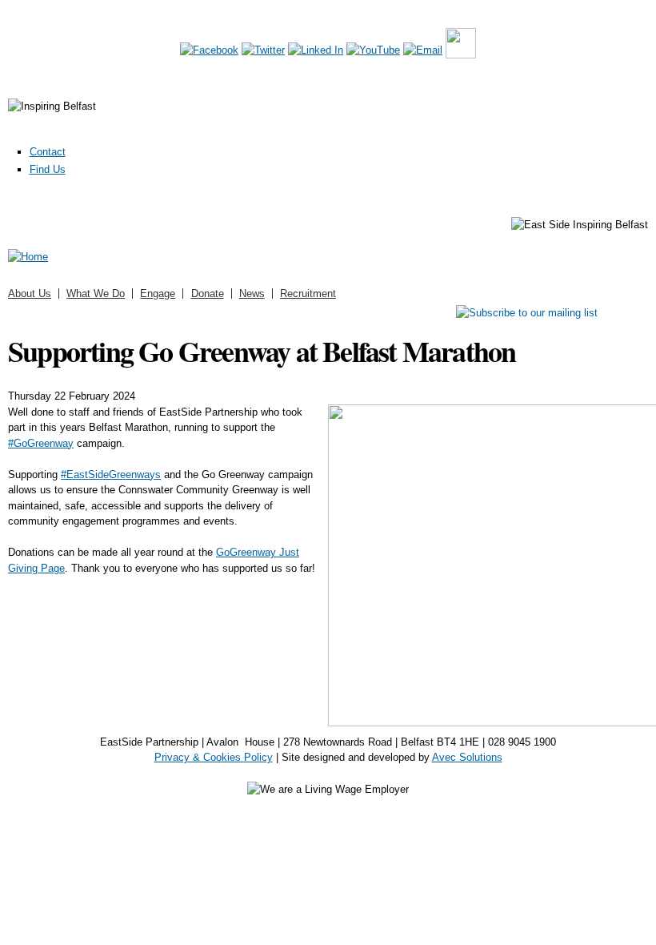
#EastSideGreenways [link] (111, 474)
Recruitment (308, 293)
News (252, 293)
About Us (29, 293)
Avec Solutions (467, 757)
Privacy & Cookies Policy (213, 757)
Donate (207, 293)
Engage (157, 293)
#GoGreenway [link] (41, 443)
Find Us (48, 169)
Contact (48, 152)
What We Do (95, 293)
